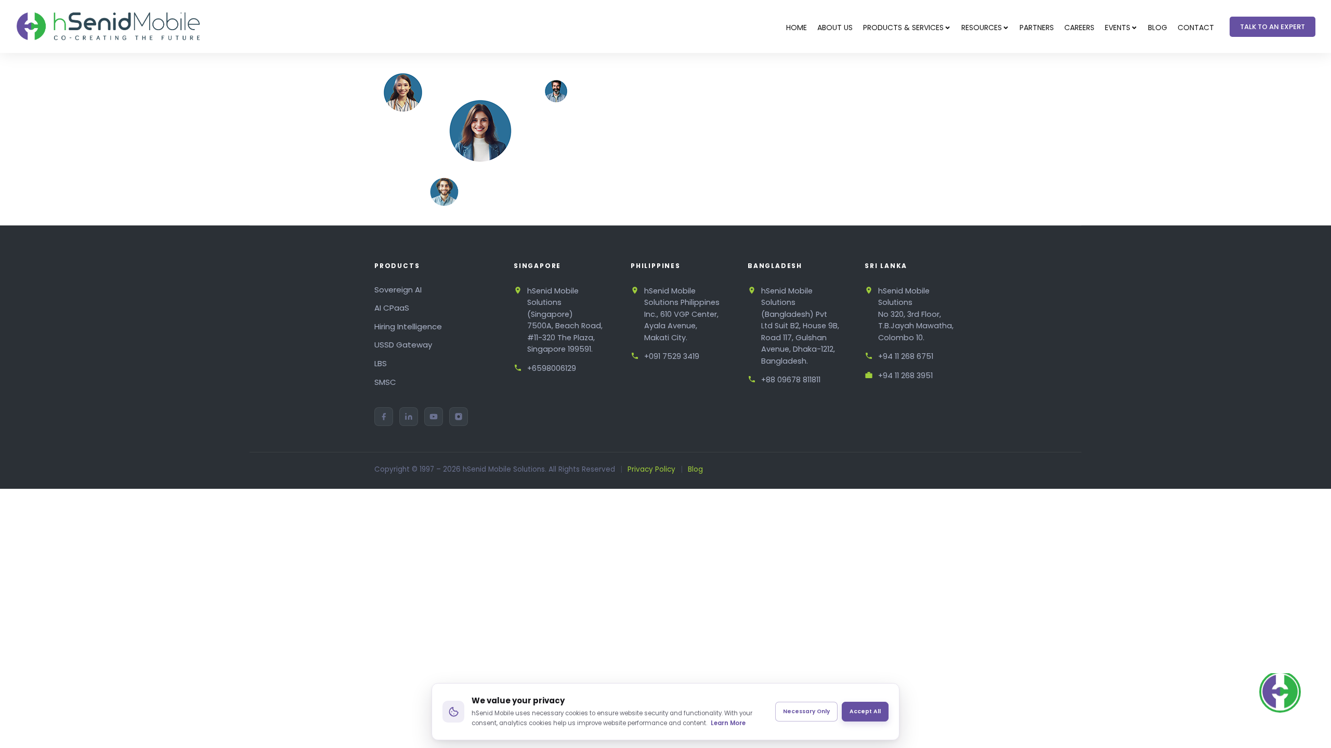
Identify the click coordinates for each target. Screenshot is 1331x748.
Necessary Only (806, 711)
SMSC (385, 382)
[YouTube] (433, 416)
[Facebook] (383, 416)
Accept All (865, 711)
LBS (380, 363)
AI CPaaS (391, 307)
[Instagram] (458, 416)
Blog (695, 469)
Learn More (728, 723)
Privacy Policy (651, 469)
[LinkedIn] (408, 416)
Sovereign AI (398, 289)
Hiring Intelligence (408, 326)
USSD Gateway (403, 344)
